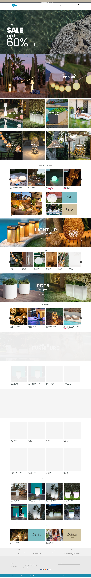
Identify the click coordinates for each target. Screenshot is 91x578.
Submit (60, 6)
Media (12, 564)
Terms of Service (67, 575)
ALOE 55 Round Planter (50, 383)
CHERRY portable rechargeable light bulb (17, 187)
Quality (44, 575)
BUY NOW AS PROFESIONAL (82, 0)
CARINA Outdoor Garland (68, 187)
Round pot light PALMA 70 (15, 500)
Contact (12, 575)
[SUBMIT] (45, 6)
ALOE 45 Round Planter (67, 383)
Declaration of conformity (58, 575)
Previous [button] (9, 179)
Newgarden (13, 563)
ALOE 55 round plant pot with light (34, 383)
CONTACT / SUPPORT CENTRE (9, 0)
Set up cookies (39, 575)
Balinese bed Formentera (32, 326)
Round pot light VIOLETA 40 (68, 500)
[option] (19, 179)
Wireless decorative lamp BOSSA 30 (51, 326)
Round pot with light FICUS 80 (51, 500)
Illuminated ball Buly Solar (50, 187)
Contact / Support (14, 566)
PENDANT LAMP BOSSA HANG (15, 326)
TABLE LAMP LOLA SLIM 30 (32, 187)
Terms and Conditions (19, 575)
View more (45, 525)
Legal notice (73, 575)
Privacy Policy (26, 575)
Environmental (49, 575)
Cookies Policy (33, 575)
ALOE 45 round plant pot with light (16, 383)
